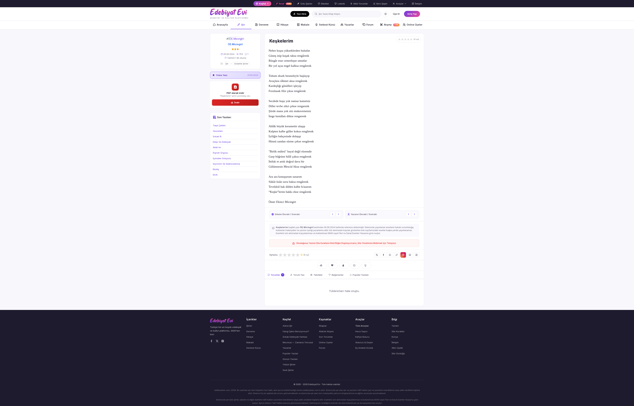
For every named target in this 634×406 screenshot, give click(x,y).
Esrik (215, 174)
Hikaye (284, 24)
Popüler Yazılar (290, 353)
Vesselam (218, 131)
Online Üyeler (414, 24)
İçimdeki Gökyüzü (222, 158)
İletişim (418, 3)
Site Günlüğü (398, 353)
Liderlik (341, 3)
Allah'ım (217, 147)
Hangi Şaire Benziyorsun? (296, 331)
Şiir (243, 24)
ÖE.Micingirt (235, 44)
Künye (395, 336)
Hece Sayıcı (361, 331)
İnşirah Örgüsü (220, 152)
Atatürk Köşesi (326, 331)
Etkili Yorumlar (360, 3)
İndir (237, 102)
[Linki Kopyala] (396, 255)
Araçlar (400, 3)
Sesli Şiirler (288, 370)
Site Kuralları (398, 331)
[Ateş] (344, 265)
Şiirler (249, 325)
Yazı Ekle (301, 14)
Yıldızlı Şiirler (289, 364)
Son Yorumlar (326, 336)
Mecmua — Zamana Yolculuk (298, 342)
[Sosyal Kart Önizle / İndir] (410, 255)
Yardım (395, 325)
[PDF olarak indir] (416, 255)
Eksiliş (216, 169)
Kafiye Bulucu (362, 336)
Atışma (391, 24)
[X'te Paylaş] (377, 255)
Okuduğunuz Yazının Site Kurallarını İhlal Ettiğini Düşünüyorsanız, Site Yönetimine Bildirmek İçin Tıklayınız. (346, 243)
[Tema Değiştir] (385, 14)
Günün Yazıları (290, 359)
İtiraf (285, 3)
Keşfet (262, 3)
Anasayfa (222, 24)
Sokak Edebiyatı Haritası (295, 336)
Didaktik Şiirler (241, 63)
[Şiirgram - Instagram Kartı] (403, 255)
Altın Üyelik (397, 348)
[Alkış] (322, 265)
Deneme (263, 24)
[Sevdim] (333, 265)
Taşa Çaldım (219, 125)
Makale (305, 24)
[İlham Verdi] (366, 265)
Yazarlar (349, 24)
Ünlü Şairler (306, 3)
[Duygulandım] (355, 265)
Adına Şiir (287, 325)
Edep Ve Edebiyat (222, 142)
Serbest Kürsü (327, 24)
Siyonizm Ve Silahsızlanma (226, 163)
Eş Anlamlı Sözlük (364, 348)
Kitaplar (323, 325)
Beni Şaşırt (381, 3)
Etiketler (325, 3)
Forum (369, 24)
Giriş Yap (412, 14)
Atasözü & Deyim (364, 342)
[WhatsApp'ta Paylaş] (390, 255)
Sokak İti (217, 136)
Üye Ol (396, 14)
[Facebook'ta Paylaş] (383, 255)
